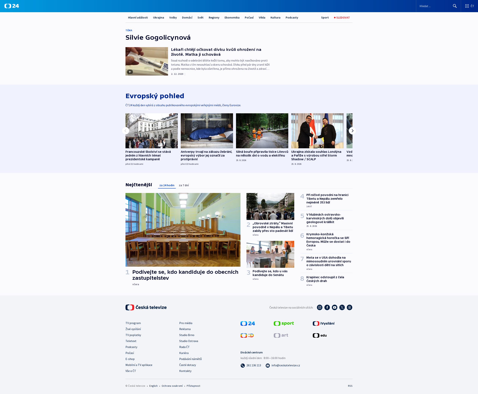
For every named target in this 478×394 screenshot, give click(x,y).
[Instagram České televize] (320, 307)
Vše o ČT (130, 371)
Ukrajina (158, 17)
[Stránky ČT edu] (320, 335)
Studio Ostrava (188, 341)
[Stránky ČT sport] (284, 323)
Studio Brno (186, 335)
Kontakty (185, 371)
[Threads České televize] (350, 307)
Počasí (249, 17)
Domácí (187, 17)
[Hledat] (455, 6)
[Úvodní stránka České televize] (146, 307)
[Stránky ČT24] (247, 323)
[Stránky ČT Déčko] (247, 335)
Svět (201, 17)
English (153, 385)
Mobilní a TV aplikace (138, 365)
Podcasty (292, 17)
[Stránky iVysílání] (324, 323)
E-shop (130, 359)
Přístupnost (193, 385)
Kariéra (184, 353)
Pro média (185, 323)
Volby (173, 17)
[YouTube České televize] (335, 307)
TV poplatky (133, 335)
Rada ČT (184, 347)
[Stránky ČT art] (281, 335)
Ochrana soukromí (172, 385)
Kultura (275, 17)
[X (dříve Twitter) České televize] (342, 307)
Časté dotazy (187, 365)
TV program (133, 323)
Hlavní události (138, 17)
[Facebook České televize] (327, 307)
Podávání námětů (190, 359)
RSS (350, 385)
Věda (262, 17)
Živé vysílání (133, 329)
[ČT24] (11, 6)
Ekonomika (232, 17)
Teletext (130, 341)
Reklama (185, 329)
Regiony (214, 17)
